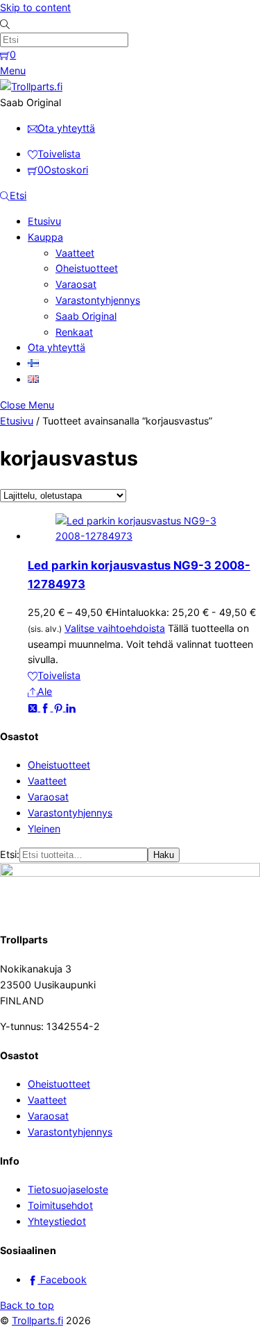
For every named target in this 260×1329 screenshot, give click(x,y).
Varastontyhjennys (97, 300)
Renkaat (74, 332)
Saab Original (85, 316)
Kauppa (45, 237)
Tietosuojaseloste (68, 1189)
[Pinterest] (59, 707)
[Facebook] (46, 707)
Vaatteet (74, 253)
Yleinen (44, 828)
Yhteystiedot (57, 1221)
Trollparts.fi (37, 1320)
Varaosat (75, 284)
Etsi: (9, 854)
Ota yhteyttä (56, 347)
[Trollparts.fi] (31, 86)
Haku (163, 855)
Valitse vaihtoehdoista (114, 628)
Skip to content (35, 7)
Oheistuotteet (86, 268)
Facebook (62, 1279)
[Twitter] (34, 707)
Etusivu (44, 221)
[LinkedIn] (71, 707)
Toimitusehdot (60, 1205)
